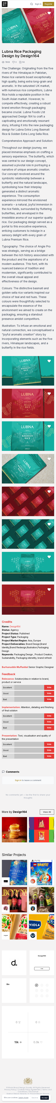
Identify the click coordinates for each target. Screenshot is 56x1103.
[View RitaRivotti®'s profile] (6, 881)
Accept (45, 1097)
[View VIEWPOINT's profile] (33, 935)
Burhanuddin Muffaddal (15, 667)
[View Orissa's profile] (33, 908)
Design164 (15, 626)
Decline (35, 1097)
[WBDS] (36, 985)
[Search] (31, 4)
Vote (49, 687)
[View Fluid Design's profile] (33, 881)
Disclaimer (33, 1091)
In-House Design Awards (38, 1093)
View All (47, 812)
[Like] (49, 13)
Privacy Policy (10, 1089)
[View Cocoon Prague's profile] (6, 935)
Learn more (23, 1097)
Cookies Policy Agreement (29, 1089)
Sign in (38, 4)
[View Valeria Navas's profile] (6, 908)
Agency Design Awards (17, 1093)
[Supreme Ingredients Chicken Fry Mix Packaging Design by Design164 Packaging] (41, 829)
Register (48, 4)
